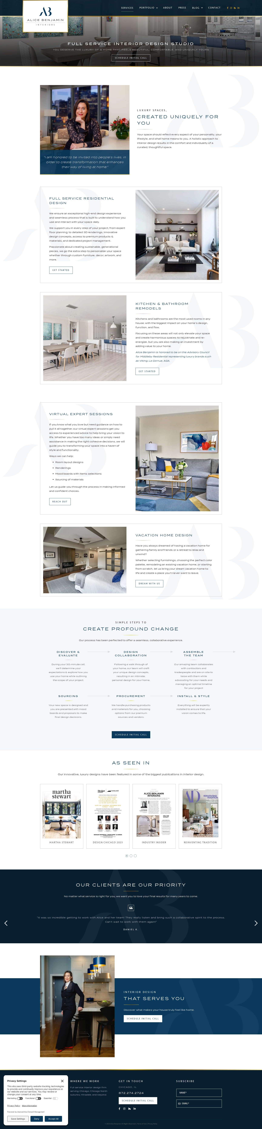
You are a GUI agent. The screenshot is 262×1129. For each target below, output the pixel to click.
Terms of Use (141, 1124)
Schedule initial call (131, 58)
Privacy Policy (152, 1124)
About (167, 7)
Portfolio (147, 7)
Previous (6, 923)
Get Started (61, 270)
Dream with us (149, 583)
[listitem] (131, 923)
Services (127, 7)
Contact (214, 7)
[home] (45, 16)
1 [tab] (127, 856)
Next (256, 923)
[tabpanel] (62, 816)
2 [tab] (131, 856)
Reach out (59, 501)
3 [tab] (135, 856)
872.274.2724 (131, 1093)
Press (182, 7)
